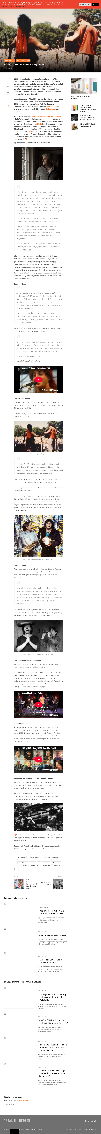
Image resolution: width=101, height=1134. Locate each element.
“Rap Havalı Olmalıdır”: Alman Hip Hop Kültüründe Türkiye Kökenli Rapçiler (53, 1047)
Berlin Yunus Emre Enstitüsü (51, 857)
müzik (25, 865)
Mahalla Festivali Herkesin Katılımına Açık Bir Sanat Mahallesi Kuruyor (31, 884)
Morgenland (56, 863)
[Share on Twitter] (8, 86)
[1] (27, 139)
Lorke (32, 863)
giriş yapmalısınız (24, 1100)
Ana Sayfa (69, 1129)
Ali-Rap (31, 131)
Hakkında (78, 1129)
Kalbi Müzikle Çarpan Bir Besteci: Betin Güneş (50, 961)
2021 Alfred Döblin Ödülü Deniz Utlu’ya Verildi (87, 125)
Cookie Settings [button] (84, 4)
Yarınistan (57, 865)
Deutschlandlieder (22, 860)
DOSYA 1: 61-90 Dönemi (23, 60)
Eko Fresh (46, 860)
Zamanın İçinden (43, 907)
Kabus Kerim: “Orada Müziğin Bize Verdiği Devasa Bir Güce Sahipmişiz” (52, 1073)
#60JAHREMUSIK (9, 60)
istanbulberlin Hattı (90, 1129)
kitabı (39, 124)
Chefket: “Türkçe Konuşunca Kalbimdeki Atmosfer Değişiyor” (53, 1021)
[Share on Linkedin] (8, 92)
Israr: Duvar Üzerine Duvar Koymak (80, 97)
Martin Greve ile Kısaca (46, 883)
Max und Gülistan (43, 863)
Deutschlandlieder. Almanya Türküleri (46, 117)
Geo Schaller (52, 107)
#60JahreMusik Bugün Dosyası (52, 935)
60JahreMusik (21, 857)
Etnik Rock (56, 860)
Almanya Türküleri (34, 857)
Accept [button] (95, 4)
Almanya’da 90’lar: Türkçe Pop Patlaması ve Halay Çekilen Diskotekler (52, 997)
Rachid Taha (46, 865)
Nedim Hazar (51, 109)
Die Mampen (35, 860)
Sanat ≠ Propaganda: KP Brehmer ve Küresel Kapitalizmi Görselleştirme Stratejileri (88, 109)
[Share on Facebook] (8, 80)
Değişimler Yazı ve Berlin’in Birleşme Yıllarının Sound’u (51, 912)
